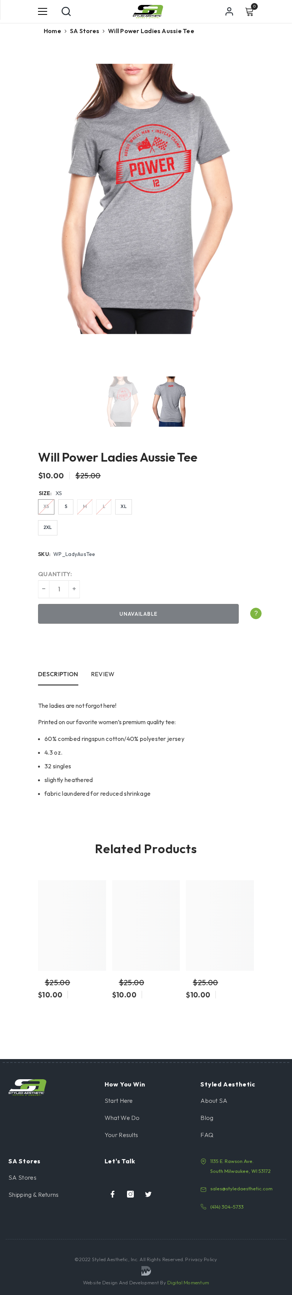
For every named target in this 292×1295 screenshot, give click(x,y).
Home (52, 31)
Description (58, 674)
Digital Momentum (188, 1282)
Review (103, 674)
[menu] (42, 11)
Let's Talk (120, 1161)
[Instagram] (130, 1194)
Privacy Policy (200, 1259)
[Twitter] (148, 1194)
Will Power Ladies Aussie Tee (117, 457)
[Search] (66, 11)
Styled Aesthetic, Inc (114, 1259)
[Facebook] (113, 1194)
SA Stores (84, 31)
